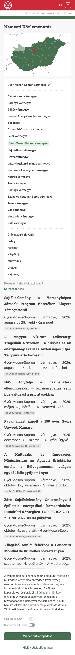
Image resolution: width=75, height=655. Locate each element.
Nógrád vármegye (19, 176)
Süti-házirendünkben (49, 592)
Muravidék (14, 261)
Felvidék (13, 247)
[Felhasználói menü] (68, 5)
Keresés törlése (14, 289)
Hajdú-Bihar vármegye (22, 150)
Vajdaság (13, 274)
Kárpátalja (14, 254)
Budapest (14, 122)
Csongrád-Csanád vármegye (25, 129)
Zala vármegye (17, 223)
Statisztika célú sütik (15, 625)
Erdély (12, 241)
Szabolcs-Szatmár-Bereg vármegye (30, 196)
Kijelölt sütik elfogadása (37, 647)
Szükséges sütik (13, 619)
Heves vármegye (18, 157)
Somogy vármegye (19, 190)
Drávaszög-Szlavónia (21, 234)
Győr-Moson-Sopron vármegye (28, 143)
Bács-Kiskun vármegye (22, 96)
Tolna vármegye (18, 203)
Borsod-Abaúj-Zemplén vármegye (29, 116)
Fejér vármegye (17, 136)
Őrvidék (12, 267)
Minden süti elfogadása (37, 636)
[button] (60, 5)
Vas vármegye (17, 210)
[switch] (32, 619)
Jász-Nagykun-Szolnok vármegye (29, 163)
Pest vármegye (17, 183)
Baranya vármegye (19, 103)
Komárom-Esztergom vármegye (28, 170)
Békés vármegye (18, 109)
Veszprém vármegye (21, 216)
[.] (8, 5)
